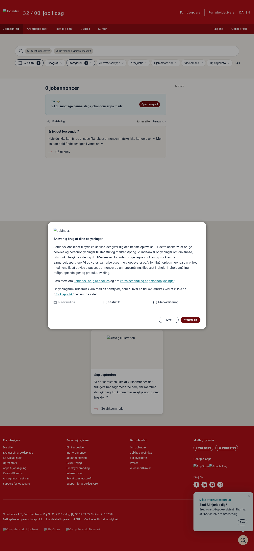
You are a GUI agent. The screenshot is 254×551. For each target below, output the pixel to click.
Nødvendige (66, 302)
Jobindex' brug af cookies (92, 281)
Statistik (114, 302)
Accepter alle (190, 319)
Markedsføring (168, 302)
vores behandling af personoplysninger (147, 281)
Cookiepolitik (64, 294)
